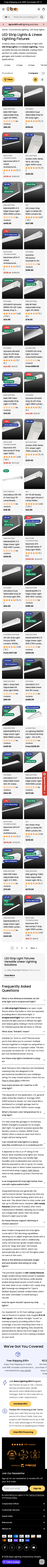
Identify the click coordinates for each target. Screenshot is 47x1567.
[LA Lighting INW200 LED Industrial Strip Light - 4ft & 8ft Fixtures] (34, 715)
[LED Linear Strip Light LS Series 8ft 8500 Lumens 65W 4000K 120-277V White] (34, 808)
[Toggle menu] (3, 9)
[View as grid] (35, 79)
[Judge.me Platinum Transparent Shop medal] (23, 1454)
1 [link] (12, 948)
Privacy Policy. (11, 1498)
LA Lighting (31, 348)
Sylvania (29, 109)
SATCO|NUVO (8, 492)
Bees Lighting (15, 1556)
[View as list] (42, 79)
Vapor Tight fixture (30, 1170)
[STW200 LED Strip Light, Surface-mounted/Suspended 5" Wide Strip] (34, 335)
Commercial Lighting (19, 29)
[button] (3, 24)
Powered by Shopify (31, 1556)
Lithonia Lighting (11, 635)
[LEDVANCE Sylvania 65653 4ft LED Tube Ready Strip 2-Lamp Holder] (12, 288)
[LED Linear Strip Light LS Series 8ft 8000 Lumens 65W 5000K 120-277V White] (34, 192)
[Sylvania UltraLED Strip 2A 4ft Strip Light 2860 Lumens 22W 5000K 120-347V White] (34, 382)
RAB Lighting (9, 109)
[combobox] (23, 17)
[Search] (41, 17)
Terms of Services (36, 1495)
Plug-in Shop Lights (11, 1080)
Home (5, 29)
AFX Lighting (31, 156)
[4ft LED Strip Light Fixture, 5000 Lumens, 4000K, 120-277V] (12, 621)
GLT (27, 205)
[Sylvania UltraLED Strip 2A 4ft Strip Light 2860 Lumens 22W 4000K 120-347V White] (12, 335)
